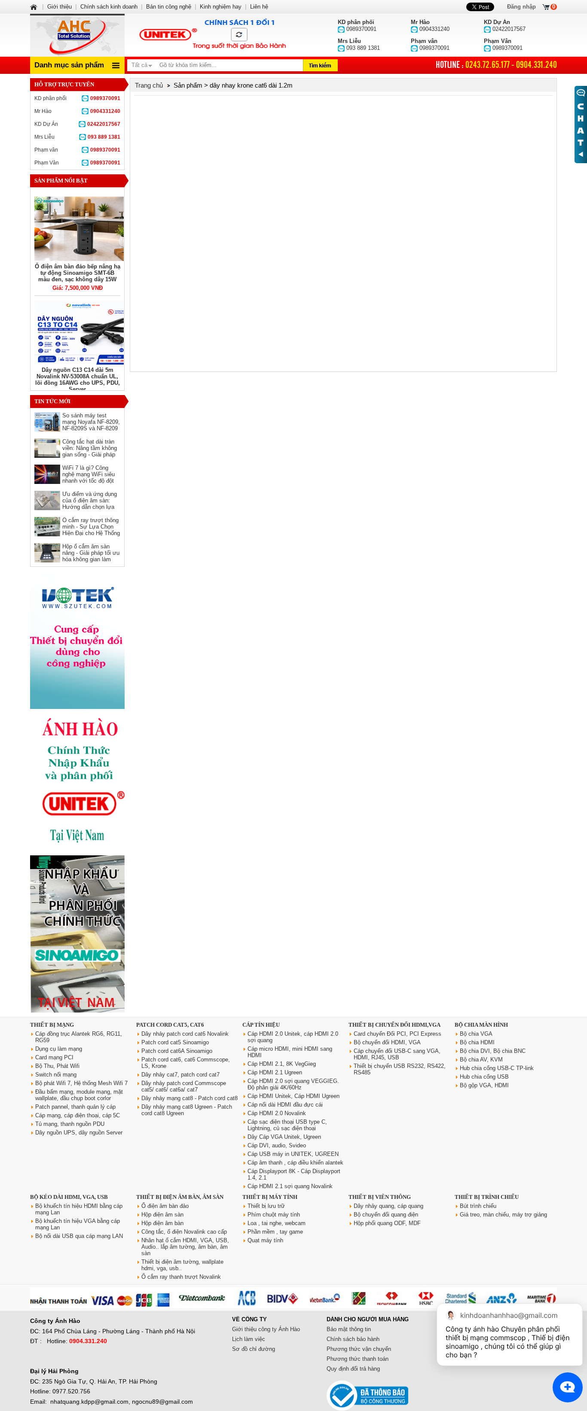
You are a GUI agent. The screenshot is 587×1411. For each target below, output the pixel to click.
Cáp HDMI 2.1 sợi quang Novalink (290, 1186)
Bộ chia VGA (476, 1034)
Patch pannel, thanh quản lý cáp (75, 1107)
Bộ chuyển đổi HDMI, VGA (387, 1042)
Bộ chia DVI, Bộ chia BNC (493, 1051)
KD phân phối (77, 98)
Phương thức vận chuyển (359, 1349)
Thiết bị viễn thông (380, 1197)
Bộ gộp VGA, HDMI (484, 1085)
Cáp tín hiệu (261, 1025)
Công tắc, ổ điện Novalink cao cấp (184, 1232)
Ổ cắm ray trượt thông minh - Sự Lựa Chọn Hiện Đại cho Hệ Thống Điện (91, 530)
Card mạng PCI (54, 1057)
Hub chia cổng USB (484, 1076)
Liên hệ (259, 6)
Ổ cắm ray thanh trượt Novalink (181, 1277)
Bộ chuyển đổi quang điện (386, 1214)
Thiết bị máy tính (269, 1197)
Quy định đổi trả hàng (353, 1368)
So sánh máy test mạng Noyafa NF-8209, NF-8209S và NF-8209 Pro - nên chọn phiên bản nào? (91, 428)
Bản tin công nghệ (168, 6)
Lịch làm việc (248, 1339)
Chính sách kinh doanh (109, 6)
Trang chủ (149, 85)
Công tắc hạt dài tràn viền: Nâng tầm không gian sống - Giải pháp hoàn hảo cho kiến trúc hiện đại (90, 454)
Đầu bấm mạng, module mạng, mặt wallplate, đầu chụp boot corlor (79, 1095)
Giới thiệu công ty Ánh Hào (266, 1329)
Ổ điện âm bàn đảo (165, 1206)
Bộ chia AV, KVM (481, 1059)
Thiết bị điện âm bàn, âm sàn (179, 1197)
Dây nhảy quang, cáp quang (388, 1206)
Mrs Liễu (77, 137)
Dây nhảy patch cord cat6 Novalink (185, 1034)
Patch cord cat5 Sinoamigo (175, 1042)
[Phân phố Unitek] (211, 35)
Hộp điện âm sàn (162, 1214)
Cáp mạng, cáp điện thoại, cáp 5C (77, 1115)
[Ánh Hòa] (34, 6)
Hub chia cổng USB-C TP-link (497, 1068)
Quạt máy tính (265, 1240)
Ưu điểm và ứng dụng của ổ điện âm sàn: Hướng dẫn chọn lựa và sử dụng (89, 504)
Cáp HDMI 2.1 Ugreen (275, 1072)
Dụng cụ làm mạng (58, 1049)
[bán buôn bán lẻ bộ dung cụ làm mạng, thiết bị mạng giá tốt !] (293, 1306)
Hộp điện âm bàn (162, 1223)
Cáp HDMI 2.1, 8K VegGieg (282, 1064)
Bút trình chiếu (478, 1206)
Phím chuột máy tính (274, 1214)
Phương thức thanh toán (357, 1359)
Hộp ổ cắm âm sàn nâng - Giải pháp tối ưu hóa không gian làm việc (90, 556)
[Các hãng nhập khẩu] (77, 849)
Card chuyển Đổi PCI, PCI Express (397, 1034)
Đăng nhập (521, 6)
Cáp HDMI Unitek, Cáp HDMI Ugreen (293, 1096)
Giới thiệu (59, 6)
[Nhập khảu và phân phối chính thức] (77, 1010)
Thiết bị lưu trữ (266, 1206)
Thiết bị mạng (52, 1025)
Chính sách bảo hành (353, 1339)
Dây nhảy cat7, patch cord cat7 (180, 1074)
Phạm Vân (77, 163)
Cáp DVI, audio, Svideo (277, 1145)
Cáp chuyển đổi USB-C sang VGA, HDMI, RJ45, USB (397, 1054)
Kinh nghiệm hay (221, 6)
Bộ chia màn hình (481, 1025)
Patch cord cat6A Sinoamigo (176, 1051)
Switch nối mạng (55, 1074)
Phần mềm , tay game (275, 1232)
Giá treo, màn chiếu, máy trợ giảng (503, 1214)
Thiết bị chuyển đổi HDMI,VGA (394, 1025)
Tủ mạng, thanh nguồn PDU (69, 1124)
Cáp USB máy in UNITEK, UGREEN (293, 1154)
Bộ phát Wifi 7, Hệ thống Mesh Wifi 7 (81, 1083)
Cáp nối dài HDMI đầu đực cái (285, 1104)
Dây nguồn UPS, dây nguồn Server (78, 1132)
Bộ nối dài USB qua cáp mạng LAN (79, 1236)
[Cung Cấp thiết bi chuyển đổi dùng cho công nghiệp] (77, 707)
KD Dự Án (77, 124)
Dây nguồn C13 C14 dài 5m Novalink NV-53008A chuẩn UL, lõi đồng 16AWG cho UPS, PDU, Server (77, 379)
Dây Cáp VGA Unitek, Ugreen (284, 1137)
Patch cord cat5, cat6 (170, 1025)
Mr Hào (77, 111)
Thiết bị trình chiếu (487, 1197)
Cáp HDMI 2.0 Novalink (277, 1113)
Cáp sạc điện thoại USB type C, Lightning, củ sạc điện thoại (287, 1125)
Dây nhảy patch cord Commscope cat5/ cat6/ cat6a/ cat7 (183, 1086)
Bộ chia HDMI (477, 1042)
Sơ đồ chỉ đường (253, 1349)
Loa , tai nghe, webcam (277, 1223)
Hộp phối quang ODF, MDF (387, 1223)
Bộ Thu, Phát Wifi (57, 1066)
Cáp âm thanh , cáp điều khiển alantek (295, 1162)
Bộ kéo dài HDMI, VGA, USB (69, 1197)
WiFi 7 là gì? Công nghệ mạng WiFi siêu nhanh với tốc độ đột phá (88, 477)
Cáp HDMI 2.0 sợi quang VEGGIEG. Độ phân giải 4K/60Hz (293, 1084)
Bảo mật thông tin (349, 1329)
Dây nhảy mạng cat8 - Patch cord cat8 (189, 1098)
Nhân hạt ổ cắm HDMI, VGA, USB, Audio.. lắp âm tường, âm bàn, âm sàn (185, 1246)
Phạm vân (77, 150)
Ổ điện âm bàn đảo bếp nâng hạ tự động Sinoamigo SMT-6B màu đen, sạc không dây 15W (77, 273)
